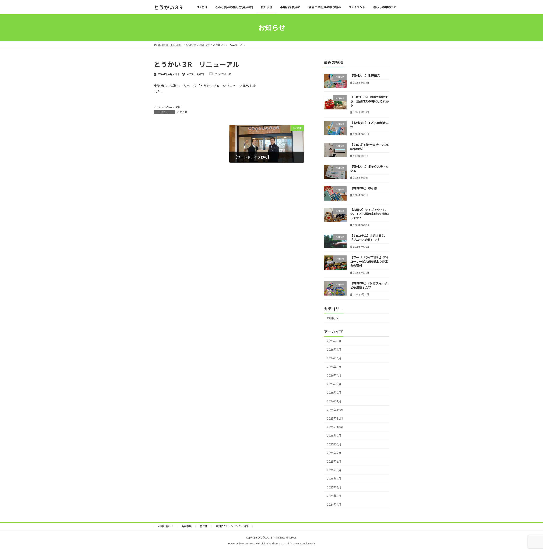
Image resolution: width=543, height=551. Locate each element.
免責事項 (186, 526)
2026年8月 (334, 341)
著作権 (203, 526)
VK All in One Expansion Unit (299, 543)
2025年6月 (334, 461)
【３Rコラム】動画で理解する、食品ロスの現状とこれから (369, 101)
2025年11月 (335, 418)
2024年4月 (334, 504)
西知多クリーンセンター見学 (232, 526)
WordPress (248, 543)
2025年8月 (334, 444)
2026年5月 (334, 367)
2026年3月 (334, 384)
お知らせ (182, 112)
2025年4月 (334, 478)
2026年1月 (334, 401)
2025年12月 (335, 410)
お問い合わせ (165, 526)
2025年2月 (334, 496)
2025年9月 (334, 436)
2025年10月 (335, 427)
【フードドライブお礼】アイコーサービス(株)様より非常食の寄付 (369, 261)
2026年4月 (334, 375)
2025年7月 (334, 453)
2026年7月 (334, 350)
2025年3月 (334, 487)
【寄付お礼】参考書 (363, 188)
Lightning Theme (270, 543)
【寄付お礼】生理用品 (365, 75)
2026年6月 (334, 358)
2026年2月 (334, 393)
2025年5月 (334, 470)
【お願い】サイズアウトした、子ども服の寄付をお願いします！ (369, 214)
